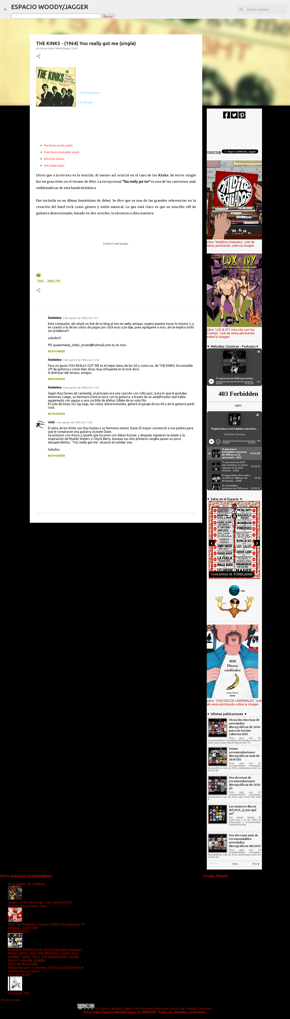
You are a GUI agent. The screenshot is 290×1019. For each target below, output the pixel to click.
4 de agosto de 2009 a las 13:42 (74, 422)
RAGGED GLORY (19, 974)
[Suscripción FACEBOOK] (226, 117)
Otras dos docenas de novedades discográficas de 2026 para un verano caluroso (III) (244, 727)
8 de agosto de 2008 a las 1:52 (80, 318)
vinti (51, 422)
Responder (56, 351)
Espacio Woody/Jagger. (116, 1008)
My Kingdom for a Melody (26, 884)
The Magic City (18, 993)
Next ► (256, 863)
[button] (38, 56)
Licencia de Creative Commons (190, 1008)
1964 (40, 281)
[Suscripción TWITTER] (234, 117)
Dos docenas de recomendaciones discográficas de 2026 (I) (244, 783)
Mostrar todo (11, 1000)
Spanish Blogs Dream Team (27, 906)
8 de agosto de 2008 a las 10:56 (81, 359)
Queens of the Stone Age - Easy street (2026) (40, 902)
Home (235, 863)
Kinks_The (54, 281)
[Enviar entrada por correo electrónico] (38, 276)
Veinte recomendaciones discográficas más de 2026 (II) (244, 754)
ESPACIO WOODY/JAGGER (49, 6)
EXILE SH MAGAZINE (22, 964)
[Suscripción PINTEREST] (242, 117)
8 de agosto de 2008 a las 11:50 (81, 387)
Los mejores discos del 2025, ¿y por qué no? (242, 810)
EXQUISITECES (18, 931)
